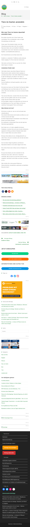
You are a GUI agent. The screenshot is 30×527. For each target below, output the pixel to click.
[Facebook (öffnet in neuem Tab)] (14, 2)
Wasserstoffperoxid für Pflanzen (7, 386)
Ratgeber (25, 26)
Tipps (25, 232)
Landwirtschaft (4, 373)
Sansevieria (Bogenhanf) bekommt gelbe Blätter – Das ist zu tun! (14, 398)
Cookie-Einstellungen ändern (8, 443)
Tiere (2, 27)
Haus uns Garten (4, 363)
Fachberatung (5, 465)
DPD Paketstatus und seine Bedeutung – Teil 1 (10, 388)
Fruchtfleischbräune (5, 380)
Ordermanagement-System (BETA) (10, 468)
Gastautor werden (6, 474)
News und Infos (4, 354)
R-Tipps (19, 26)
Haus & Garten (6, 26)
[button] (3, 191)
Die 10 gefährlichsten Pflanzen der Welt (9, 405)
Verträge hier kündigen (10, 447)
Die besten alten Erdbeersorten (7, 391)
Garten (10, 232)
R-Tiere (14, 26)
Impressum (4, 436)
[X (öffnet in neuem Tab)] (12, 2)
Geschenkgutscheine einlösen (9, 471)
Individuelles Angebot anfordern (9, 460)
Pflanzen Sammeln (16, 232)
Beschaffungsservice (7, 463)
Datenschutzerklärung (7, 439)
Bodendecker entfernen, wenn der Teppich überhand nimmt (13, 408)
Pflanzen (3, 360)
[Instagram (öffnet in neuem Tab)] (16, 2)
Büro (2, 366)
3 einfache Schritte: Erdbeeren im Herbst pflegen (11, 383)
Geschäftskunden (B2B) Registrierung (10, 479)
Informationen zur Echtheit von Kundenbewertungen (13, 482)
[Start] (1, 16)
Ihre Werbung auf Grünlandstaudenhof (11, 476)
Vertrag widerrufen (9, 452)
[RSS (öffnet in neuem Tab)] (18, 2)
